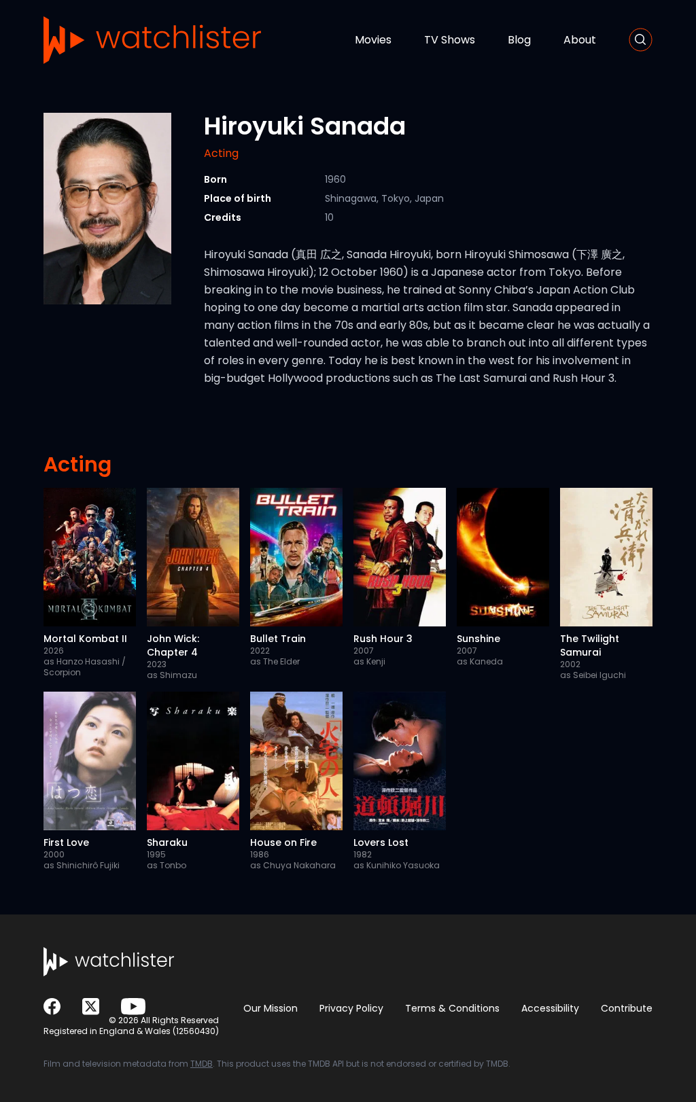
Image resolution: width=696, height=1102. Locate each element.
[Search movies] (640, 40)
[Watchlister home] (152, 40)
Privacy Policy (351, 1008)
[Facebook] (52, 1006)
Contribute (626, 1008)
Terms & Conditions (452, 1008)
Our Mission (270, 1008)
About (579, 40)
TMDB (201, 1063)
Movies (373, 40)
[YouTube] (133, 1006)
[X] (90, 1006)
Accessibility (550, 1008)
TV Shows (449, 40)
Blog (519, 40)
